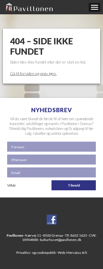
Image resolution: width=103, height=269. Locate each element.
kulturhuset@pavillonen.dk (60, 240)
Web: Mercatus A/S (72, 252)
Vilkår (11, 185)
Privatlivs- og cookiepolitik (36, 252)
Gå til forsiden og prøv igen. (33, 73)
